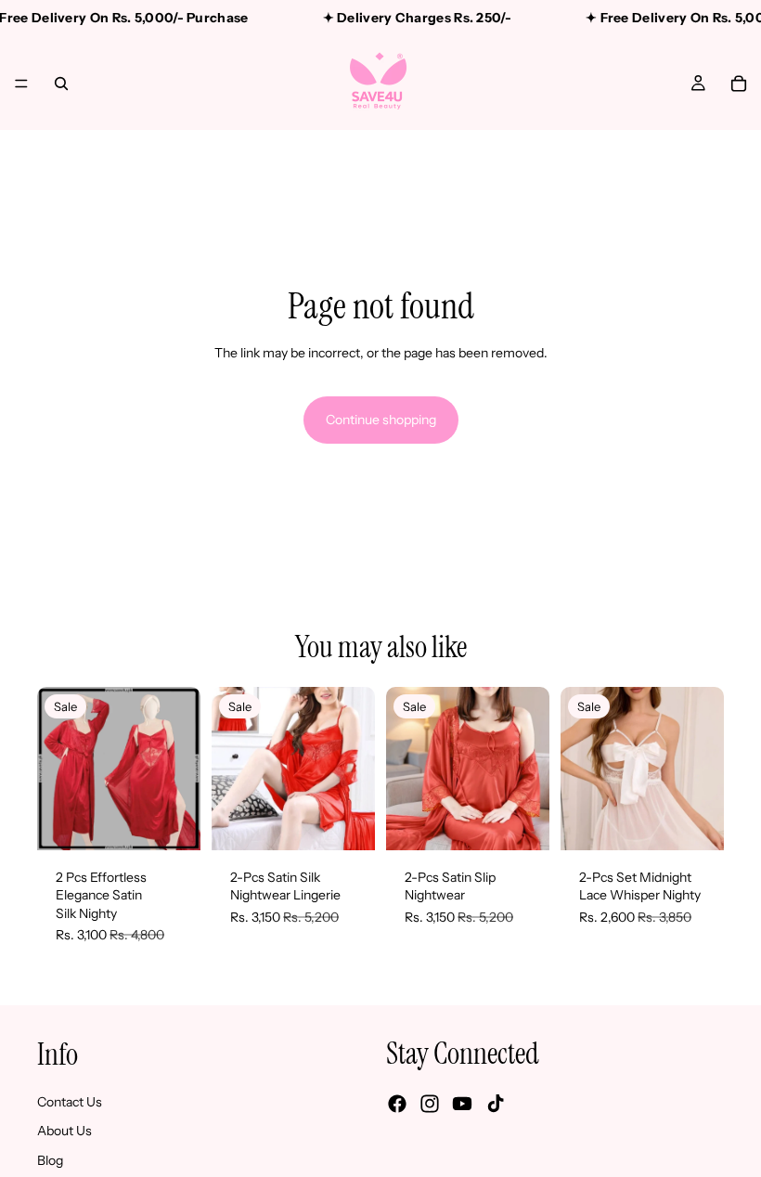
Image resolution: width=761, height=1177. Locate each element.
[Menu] (21, 83)
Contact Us (69, 1101)
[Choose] (171, 821)
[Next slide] (180, 768)
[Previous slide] (57, 768)
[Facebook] (397, 1104)
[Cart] (738, 83)
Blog (50, 1160)
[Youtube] (462, 1104)
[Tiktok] (495, 1104)
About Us (64, 1130)
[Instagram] (430, 1104)
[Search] (61, 83)
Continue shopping (381, 419)
